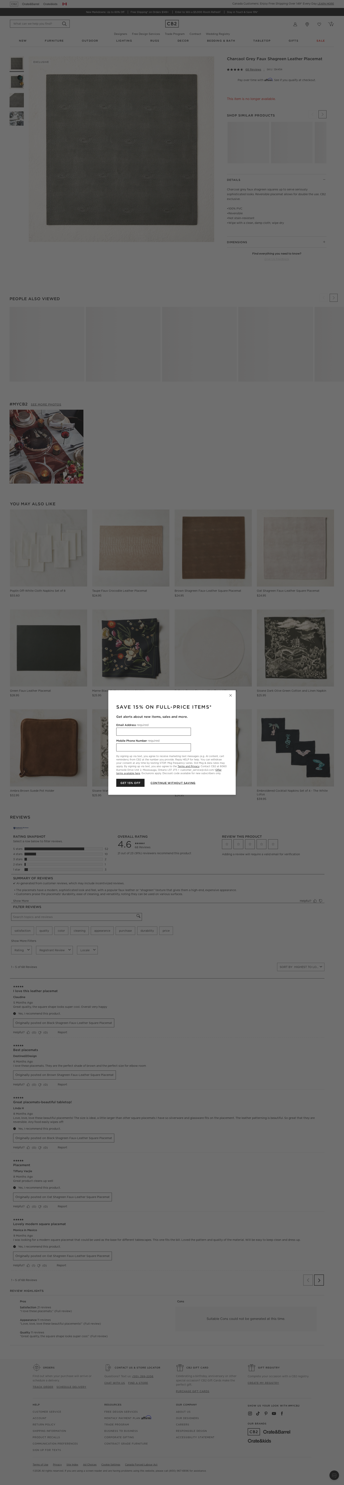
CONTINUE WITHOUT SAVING (172, 783)
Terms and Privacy (188, 766)
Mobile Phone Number (137, 740)
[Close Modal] (230, 695)
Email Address (132, 725)
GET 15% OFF (130, 783)
